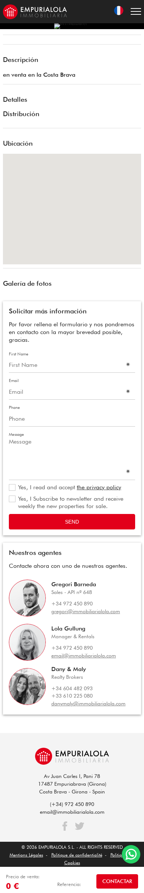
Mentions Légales (26, 855)
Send (72, 522)
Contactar (117, 881)
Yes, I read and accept (69, 487)
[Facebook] (64, 826)
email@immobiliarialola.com (83, 656)
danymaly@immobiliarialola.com (88, 703)
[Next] (133, 40)
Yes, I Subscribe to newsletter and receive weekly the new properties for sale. (70, 502)
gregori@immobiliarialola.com (85, 611)
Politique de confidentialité (76, 855)
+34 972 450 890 (72, 604)
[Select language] (118, 11)
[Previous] (11, 40)
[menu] (136, 11)
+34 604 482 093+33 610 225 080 (72, 692)
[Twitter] (79, 826)
